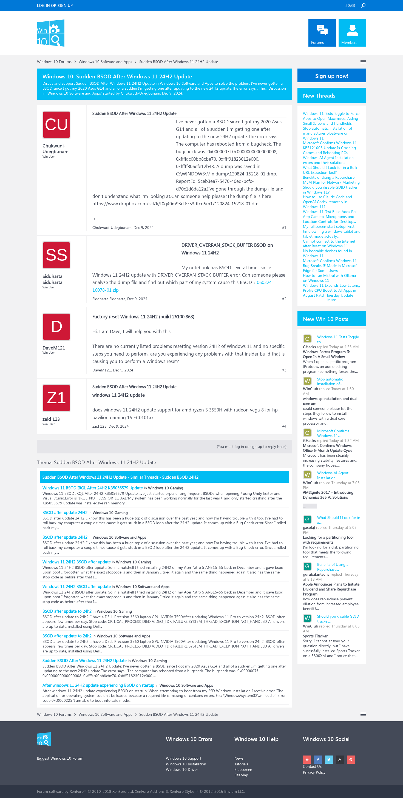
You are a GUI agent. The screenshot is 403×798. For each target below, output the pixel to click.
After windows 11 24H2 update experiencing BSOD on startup (98, 685)
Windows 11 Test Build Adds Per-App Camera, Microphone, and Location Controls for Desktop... (330, 216)
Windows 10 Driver (182, 769)
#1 (284, 227)
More (331, 299)
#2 (284, 298)
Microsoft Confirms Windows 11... (333, 433)
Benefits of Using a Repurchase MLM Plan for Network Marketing (331, 180)
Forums (317, 42)
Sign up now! (331, 75)
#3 (284, 370)
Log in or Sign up (55, 5)
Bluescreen (243, 769)
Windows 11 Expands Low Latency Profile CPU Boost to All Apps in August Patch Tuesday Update (332, 290)
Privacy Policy (314, 772)
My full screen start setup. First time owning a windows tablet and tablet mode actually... (332, 231)
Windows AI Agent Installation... (332, 475)
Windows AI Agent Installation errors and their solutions (328, 160)
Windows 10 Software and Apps (74, 93)
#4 (284, 426)
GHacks (309, 346)
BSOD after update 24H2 (64, 512)
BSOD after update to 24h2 (67, 611)
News (238, 758)
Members (349, 42)
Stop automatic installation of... (330, 381)
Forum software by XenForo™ (85, 791)
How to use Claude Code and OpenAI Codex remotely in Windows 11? (327, 201)
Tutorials (241, 763)
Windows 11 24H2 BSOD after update (76, 561)
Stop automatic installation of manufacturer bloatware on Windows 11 (327, 133)
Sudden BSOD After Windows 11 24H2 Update (84, 660)
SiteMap (241, 774)
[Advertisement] (133, 152)
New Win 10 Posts (325, 318)
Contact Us (312, 766)
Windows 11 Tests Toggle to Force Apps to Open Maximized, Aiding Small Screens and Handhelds (331, 118)
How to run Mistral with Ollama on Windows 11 (329, 278)
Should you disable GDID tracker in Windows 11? (330, 189)
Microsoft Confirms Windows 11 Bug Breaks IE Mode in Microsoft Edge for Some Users (330, 265)
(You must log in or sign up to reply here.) (251, 446)
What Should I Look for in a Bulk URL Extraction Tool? (330, 170)
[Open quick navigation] (363, 61)
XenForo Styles (182, 791)
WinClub (310, 388)
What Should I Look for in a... (338, 520)
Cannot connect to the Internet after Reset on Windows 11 (329, 243)
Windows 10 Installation (186, 763)
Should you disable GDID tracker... (338, 619)
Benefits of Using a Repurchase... (332, 567)
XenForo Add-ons (149, 791)
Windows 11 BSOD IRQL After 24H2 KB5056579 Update (92, 487)
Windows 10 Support (183, 758)
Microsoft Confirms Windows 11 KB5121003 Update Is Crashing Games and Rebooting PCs (330, 147)
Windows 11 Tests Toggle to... (338, 339)
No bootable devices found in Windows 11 (327, 253)
